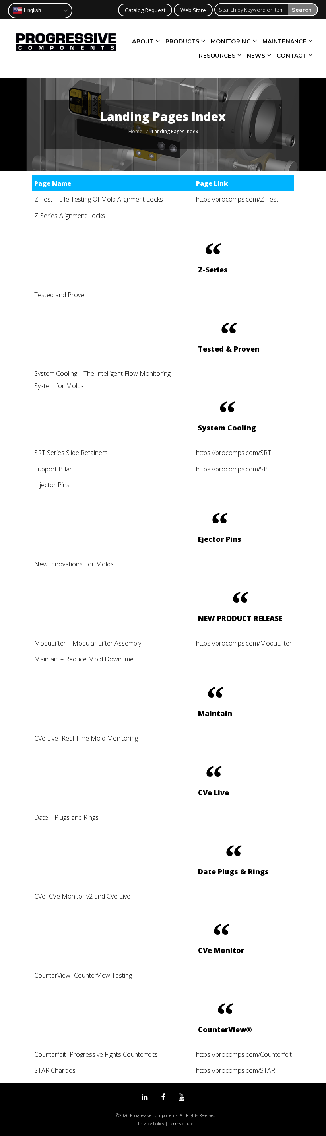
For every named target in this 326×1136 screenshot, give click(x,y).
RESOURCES (217, 55)
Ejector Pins (219, 539)
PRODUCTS (182, 41)
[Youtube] (181, 1097)
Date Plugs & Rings (233, 871)
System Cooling (227, 427)
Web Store (193, 10)
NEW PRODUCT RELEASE (240, 618)
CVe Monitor (221, 950)
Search (302, 9)
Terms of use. (181, 1123)
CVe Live (213, 792)
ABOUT (142, 41)
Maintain (215, 713)
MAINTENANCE (284, 41)
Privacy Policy (151, 1123)
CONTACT (292, 55)
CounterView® (225, 1029)
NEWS (256, 55)
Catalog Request (145, 10)
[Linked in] (144, 1097)
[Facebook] (163, 1097)
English (31, 10)
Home (135, 131)
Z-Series (213, 269)
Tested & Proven (229, 349)
